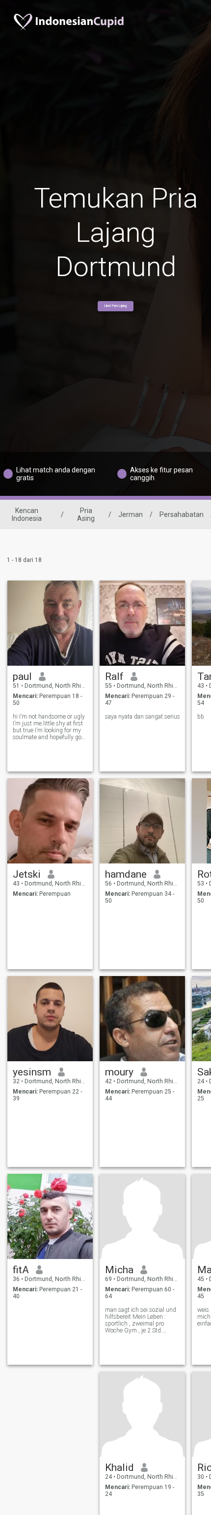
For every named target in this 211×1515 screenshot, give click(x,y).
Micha (119, 1270)
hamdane (126, 874)
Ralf (114, 676)
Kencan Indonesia (27, 514)
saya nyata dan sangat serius (142, 716)
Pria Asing (86, 514)
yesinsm (32, 1072)
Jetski (27, 874)
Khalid (119, 1467)
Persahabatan (181, 514)
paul (22, 676)
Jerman (130, 514)
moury (119, 1072)
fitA (21, 1270)
